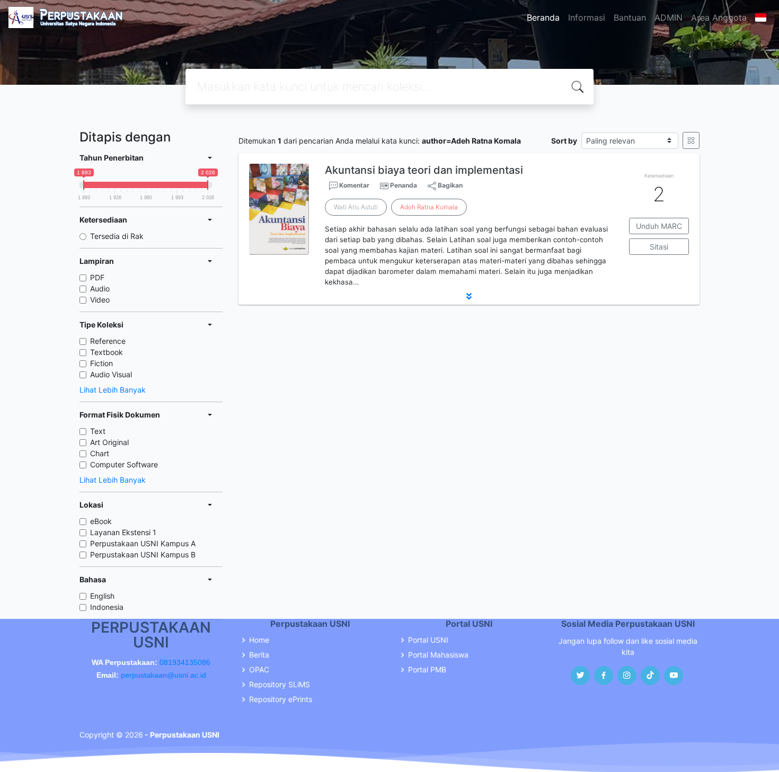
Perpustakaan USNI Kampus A (143, 543)
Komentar (353, 185)
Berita (259, 655)
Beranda (543, 17)
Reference (108, 340)
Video (100, 299)
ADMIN (668, 17)
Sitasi (659, 246)
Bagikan (449, 185)
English (102, 595)
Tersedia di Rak (117, 236)
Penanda (403, 185)
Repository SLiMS (279, 684)
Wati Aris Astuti (356, 207)
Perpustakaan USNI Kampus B (143, 554)
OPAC (259, 669)
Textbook (106, 352)
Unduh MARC (659, 225)
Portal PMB (427, 669)
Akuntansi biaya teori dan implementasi (424, 170)
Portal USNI (428, 640)
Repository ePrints (280, 699)
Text (97, 431)
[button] (469, 296)
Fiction (101, 363)
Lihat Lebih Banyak (112, 389)
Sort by (564, 140)
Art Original (109, 442)
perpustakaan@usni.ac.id (163, 675)
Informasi (586, 17)
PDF (97, 277)
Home (259, 640)
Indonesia (106, 606)
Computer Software (124, 464)
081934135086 (185, 662)
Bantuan (630, 17)
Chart (99, 453)
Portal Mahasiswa (438, 655)
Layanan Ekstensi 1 (123, 532)
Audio (100, 288)
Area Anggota (719, 17)
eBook (101, 521)
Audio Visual (111, 374)
